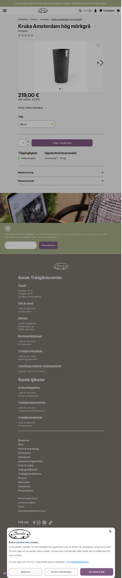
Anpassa (25, 572)
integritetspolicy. (80, 561)
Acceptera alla (96, 572)
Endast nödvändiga (61, 572)
